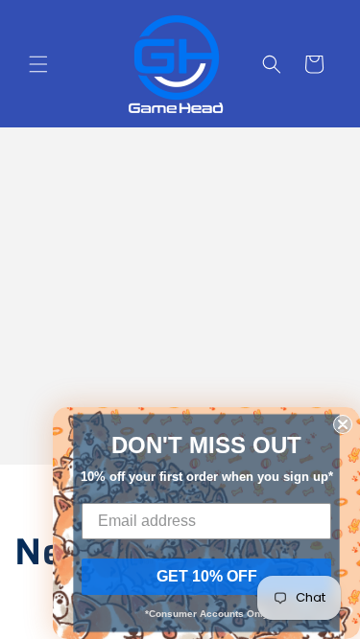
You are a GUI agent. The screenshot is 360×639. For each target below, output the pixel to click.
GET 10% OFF (206, 576)
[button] (38, 64)
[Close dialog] (342, 424)
